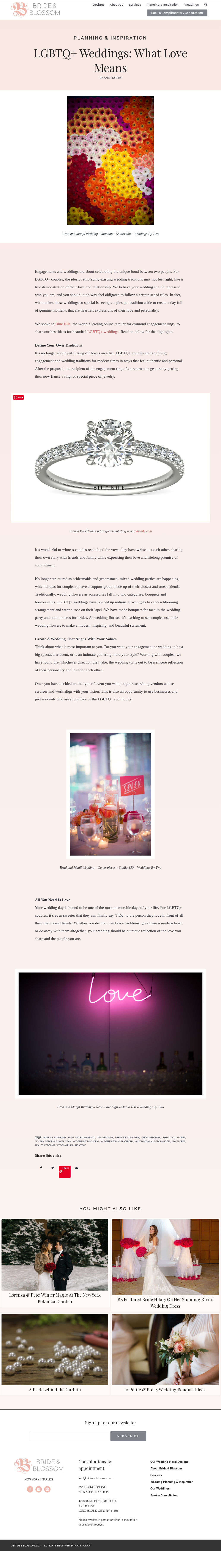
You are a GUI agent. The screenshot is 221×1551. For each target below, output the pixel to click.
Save (66, 1168)
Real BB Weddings (45, 1145)
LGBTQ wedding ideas (127, 1137)
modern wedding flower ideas (53, 1141)
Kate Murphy (113, 77)
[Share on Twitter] (53, 1168)
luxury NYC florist (173, 1137)
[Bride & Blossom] (38, 1466)
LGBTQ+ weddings (102, 331)
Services (156, 1475)
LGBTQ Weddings (150, 1137)
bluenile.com (143, 531)
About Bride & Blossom (166, 1468)
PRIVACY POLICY (80, 1545)
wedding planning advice (71, 1145)
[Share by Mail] (76, 1168)
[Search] (206, 4)
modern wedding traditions (117, 1141)
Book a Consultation (164, 1495)
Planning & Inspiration (110, 38)
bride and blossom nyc (81, 1137)
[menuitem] (98, 4)
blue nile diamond (54, 1137)
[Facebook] (30, 1490)
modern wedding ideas (86, 1141)
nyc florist (178, 1141)
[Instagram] (38, 1490)
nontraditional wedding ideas (152, 1141)
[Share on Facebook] (41, 1168)
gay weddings (105, 1137)
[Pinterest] (47, 1490)
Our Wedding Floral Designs (169, 1462)
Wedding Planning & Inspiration (171, 1482)
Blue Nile (63, 324)
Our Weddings (160, 1488)
